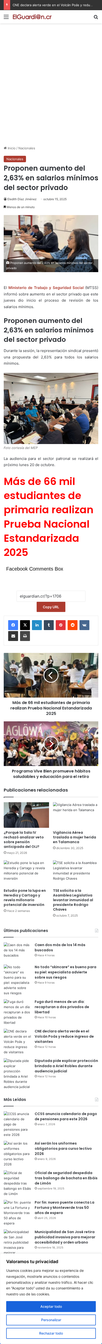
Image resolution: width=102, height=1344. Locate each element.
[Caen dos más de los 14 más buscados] (17, 951)
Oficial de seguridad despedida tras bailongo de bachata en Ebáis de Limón (66, 1178)
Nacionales (26, 148)
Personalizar (51, 1320)
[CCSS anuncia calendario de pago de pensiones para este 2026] (17, 1124)
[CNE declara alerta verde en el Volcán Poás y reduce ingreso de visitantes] (17, 1042)
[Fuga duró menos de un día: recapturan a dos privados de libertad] (17, 1012)
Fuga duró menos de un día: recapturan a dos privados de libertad (62, 1007)
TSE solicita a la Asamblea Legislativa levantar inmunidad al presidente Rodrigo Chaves (73, 900)
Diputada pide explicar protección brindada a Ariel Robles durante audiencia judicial (66, 1066)
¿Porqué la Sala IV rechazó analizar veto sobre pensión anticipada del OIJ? (24, 839)
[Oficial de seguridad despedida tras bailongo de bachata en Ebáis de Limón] (17, 1183)
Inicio (11, 148)
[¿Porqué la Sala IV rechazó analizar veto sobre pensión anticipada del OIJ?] (26, 815)
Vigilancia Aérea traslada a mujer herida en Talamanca (74, 837)
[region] (51, 1298)
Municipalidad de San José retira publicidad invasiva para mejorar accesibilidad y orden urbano (65, 1237)
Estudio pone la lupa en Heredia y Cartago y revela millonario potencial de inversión (25, 897)
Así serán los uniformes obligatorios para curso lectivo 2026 (63, 1148)
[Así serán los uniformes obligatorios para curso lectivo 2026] (17, 1154)
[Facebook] (13, 625)
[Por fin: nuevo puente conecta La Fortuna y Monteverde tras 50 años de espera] (17, 1213)
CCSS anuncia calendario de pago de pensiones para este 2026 (66, 1116)
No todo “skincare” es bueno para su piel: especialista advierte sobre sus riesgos (65, 972)
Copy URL (51, 607)
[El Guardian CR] (32, 17)
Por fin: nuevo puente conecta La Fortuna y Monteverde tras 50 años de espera (64, 1207)
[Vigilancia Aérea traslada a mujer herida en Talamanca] (75, 815)
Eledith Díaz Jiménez (22, 199)
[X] (25, 625)
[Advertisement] (51, 92)
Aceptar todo (51, 1306)
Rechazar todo (51, 1333)
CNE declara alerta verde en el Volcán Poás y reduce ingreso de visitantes (64, 1036)
